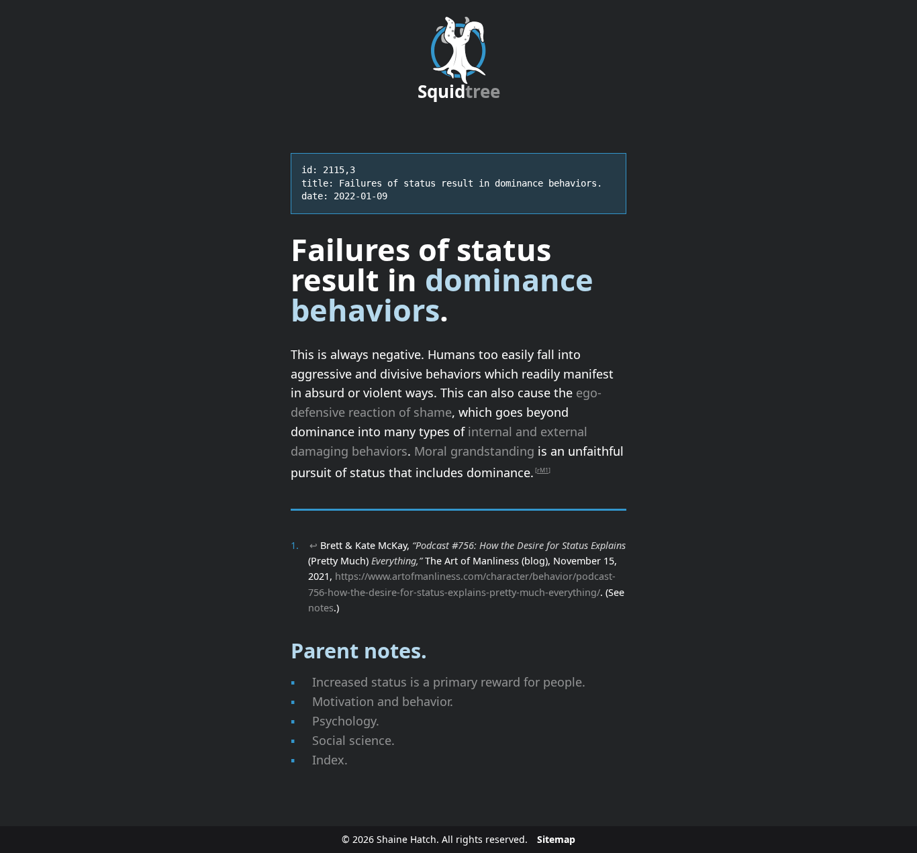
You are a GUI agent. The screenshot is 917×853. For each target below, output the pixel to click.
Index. (330, 760)
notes (321, 607)
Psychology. (345, 721)
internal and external (527, 431)
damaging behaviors (349, 451)
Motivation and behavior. (382, 701)
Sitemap (556, 839)
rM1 (542, 470)
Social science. (353, 740)
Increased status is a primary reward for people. (448, 682)
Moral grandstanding (474, 451)
